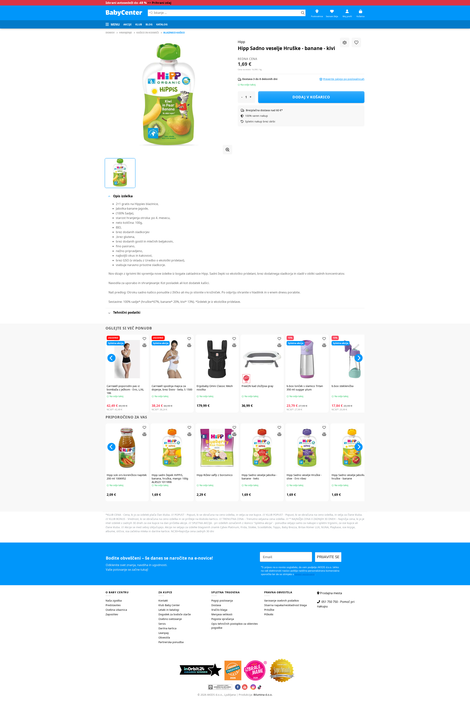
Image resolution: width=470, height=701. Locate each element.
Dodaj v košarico (311, 96)
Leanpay (163, 633)
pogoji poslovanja (305, 574)
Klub (138, 24)
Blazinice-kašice (174, 32)
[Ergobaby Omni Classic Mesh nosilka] (217, 359)
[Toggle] (109, 196)
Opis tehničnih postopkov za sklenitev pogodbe (234, 625)
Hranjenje (125, 32)
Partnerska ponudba (171, 642)
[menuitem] (127, 24)
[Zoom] (227, 149)
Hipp (241, 42)
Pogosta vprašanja (222, 619)
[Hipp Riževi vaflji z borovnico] (217, 447)
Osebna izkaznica (116, 609)
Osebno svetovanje (170, 619)
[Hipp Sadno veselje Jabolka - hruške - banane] (352, 447)
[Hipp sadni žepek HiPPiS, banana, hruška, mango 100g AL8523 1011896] (172, 447)
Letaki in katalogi (168, 609)
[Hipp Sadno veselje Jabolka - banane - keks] (262, 447)
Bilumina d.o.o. (263, 694)
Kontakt (163, 600)
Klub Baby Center (169, 605)
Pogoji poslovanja (222, 600)
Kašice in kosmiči (147, 32)
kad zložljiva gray (257, 386)
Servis (162, 623)
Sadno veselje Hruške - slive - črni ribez (304, 476)
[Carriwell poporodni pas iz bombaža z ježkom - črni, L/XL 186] (127, 359)
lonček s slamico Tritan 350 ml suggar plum (305, 387)
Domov (110, 32)
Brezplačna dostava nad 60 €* (264, 110)
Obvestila (164, 637)
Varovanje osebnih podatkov (281, 600)
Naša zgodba (114, 600)
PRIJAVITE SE (328, 556)
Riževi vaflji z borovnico (215, 475)
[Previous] (111, 358)
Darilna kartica (167, 628)
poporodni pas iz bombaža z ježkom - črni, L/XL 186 (125, 389)
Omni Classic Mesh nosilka (215, 387)
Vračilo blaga (219, 609)
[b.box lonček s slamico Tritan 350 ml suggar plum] (307, 359)
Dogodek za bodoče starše (174, 614)
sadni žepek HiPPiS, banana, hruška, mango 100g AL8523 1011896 (170, 478)
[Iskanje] (303, 13)
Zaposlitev (112, 614)
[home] (124, 12)
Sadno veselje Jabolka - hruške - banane (349, 476)
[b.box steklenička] (352, 359)
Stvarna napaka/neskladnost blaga (285, 605)
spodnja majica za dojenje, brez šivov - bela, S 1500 (172, 387)
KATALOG (162, 24)
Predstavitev (113, 605)
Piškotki (268, 614)
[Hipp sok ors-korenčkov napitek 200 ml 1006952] (127, 447)
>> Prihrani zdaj (159, 3)
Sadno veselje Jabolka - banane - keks (259, 476)
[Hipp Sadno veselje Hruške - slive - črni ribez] (307, 447)
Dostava (216, 605)
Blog (149, 24)
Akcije (127, 24)
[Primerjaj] (344, 42)
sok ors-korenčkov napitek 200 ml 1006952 (127, 476)
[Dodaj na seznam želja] (356, 42)
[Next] (359, 358)
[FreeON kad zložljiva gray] (262, 359)
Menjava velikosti (221, 614)
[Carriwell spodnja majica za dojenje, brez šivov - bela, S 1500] (172, 359)
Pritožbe (269, 609)
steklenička (342, 386)
